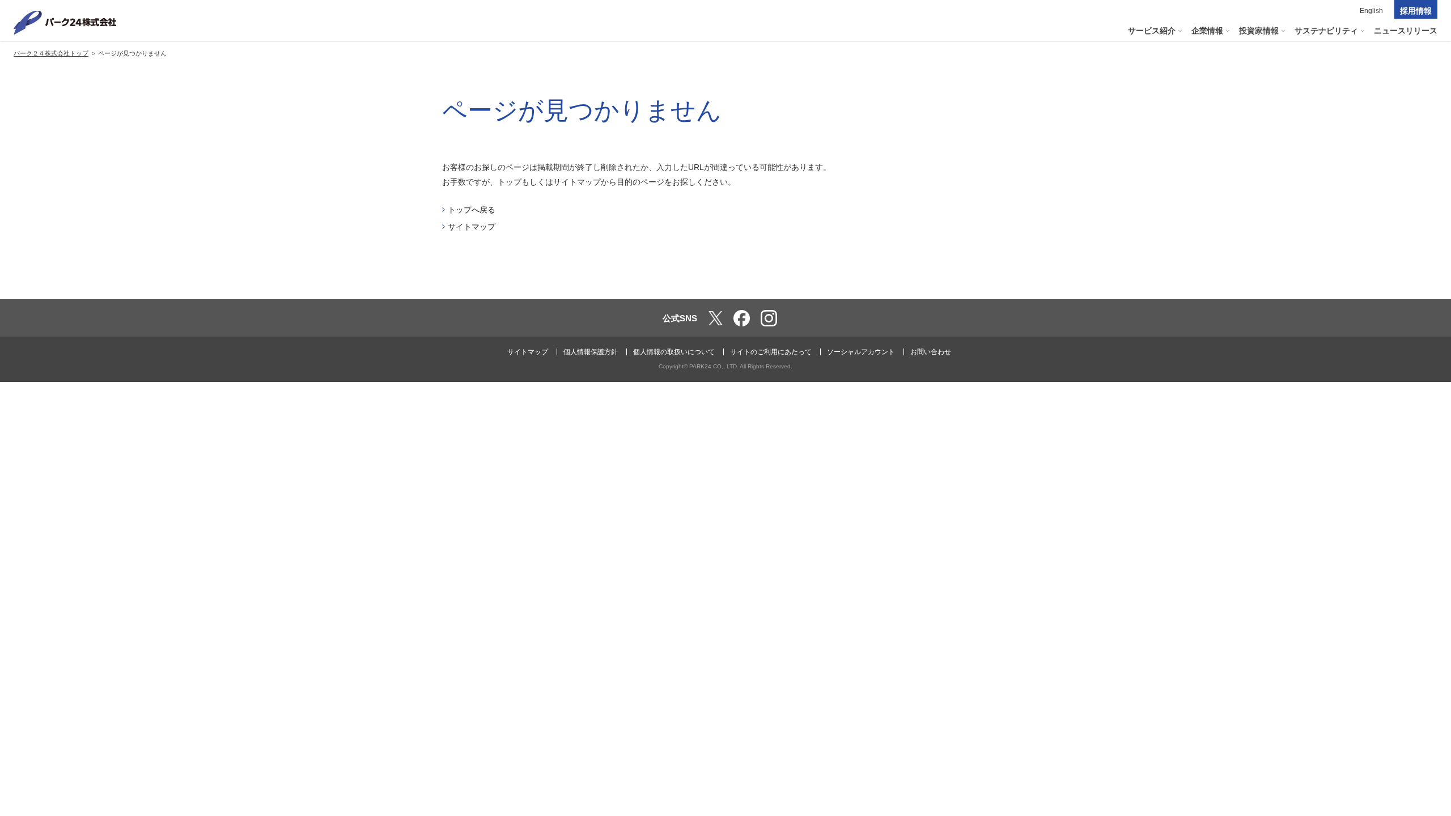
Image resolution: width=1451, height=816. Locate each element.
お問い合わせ (930, 352)
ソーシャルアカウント (861, 352)
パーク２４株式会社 (65, 22)
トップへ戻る (471, 209)
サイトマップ (471, 226)
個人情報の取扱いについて (674, 352)
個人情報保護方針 (590, 352)
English (1371, 11)
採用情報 (1416, 10)
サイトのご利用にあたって (771, 352)
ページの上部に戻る (1426, 275)
